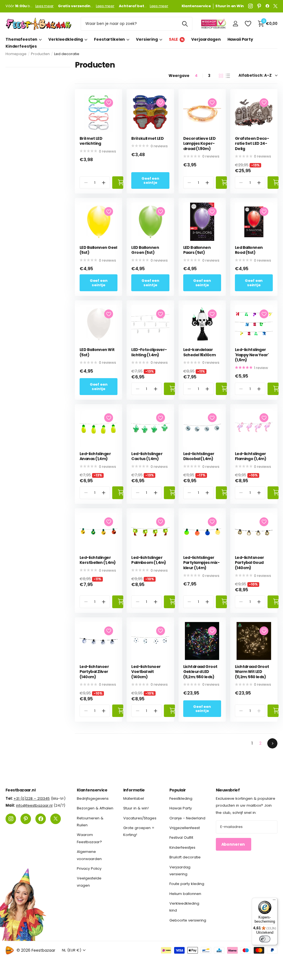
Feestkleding (180, 798)
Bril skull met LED (147, 138)
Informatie (134, 790)
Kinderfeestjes (21, 46)
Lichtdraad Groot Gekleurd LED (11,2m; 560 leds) (200, 672)
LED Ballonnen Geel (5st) (98, 250)
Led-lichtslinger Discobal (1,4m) (198, 456)
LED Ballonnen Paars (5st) (197, 250)
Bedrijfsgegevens (93, 798)
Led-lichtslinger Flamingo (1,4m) (250, 456)
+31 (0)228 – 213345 (32, 798)
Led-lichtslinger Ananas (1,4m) (95, 456)
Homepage (16, 53)
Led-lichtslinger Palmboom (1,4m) (148, 560)
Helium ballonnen (185, 893)
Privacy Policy (89, 868)
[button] (104, 182)
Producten (40, 53)
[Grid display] (221, 75)
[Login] (235, 23)
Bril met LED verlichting (91, 141)
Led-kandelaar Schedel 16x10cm (199, 352)
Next (272, 743)
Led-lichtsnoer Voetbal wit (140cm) (146, 672)
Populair (177, 790)
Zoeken (184, 24)
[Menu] (274, 901)
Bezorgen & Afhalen (95, 808)
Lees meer (44, 6)
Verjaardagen (206, 39)
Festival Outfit (181, 837)
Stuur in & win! (136, 808)
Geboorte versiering (187, 920)
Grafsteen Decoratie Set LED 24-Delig (252, 143)
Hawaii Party (240, 39)
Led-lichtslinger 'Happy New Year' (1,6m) (252, 355)
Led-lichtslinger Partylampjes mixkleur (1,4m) (201, 563)
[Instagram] (250, 6)
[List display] (228, 75)
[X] (275, 6)
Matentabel (133, 798)
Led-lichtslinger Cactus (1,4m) (147, 456)
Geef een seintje (150, 180)
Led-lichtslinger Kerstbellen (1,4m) (98, 560)
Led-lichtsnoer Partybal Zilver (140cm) (94, 672)
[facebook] (267, 6)
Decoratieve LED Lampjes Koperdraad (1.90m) (199, 143)
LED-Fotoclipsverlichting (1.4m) (149, 352)
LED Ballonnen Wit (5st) (97, 352)
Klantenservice (92, 790)
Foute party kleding (186, 883)
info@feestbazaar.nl (34, 805)
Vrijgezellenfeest (184, 827)
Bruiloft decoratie (185, 857)
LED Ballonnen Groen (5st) (145, 250)
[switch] (264, 939)
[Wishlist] (248, 23)
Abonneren (233, 844)
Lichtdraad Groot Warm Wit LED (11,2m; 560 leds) (252, 672)
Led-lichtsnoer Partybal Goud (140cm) (249, 563)
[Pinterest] (259, 6)
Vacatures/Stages (139, 817)
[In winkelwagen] (117, 182)
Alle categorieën (24, 39)
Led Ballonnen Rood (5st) (249, 250)
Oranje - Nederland (187, 817)
